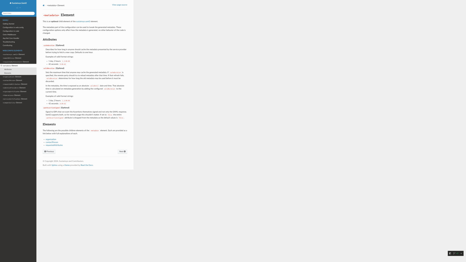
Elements (7, 73)
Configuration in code (11, 31)
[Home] (44, 5)
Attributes (8, 69)
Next (121, 151)
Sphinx (54, 165)
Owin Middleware (9, 35)
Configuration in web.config (13, 27)
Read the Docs (87, 165)
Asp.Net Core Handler (11, 38)
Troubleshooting (9, 42)
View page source (119, 5)
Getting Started (8, 24)
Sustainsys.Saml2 (19, 3)
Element (14, 54)
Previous (50, 151)
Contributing (7, 45)
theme (67, 165)
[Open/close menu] (1, 66)
